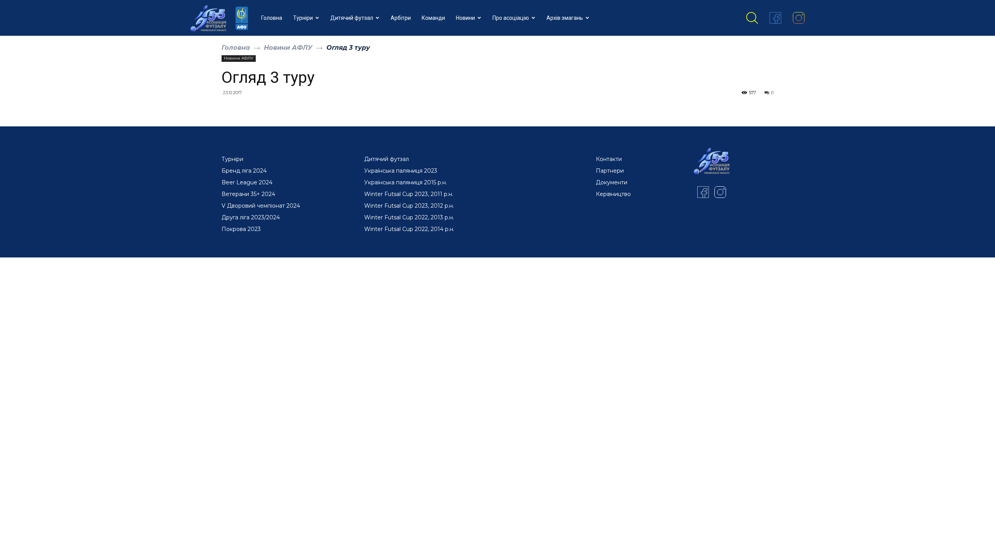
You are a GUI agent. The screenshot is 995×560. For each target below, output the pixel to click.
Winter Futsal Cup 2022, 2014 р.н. (409, 229)
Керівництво (613, 194)
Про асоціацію (510, 18)
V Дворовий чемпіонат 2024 (261, 205)
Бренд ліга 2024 (244, 170)
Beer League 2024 (247, 182)
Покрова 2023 (241, 229)
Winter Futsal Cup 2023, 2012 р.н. (409, 205)
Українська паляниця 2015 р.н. (405, 182)
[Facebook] (775, 18)
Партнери (610, 170)
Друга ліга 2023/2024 (251, 217)
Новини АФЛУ (288, 47)
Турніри (303, 18)
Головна (271, 18)
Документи (611, 182)
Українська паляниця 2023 (400, 170)
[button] (752, 18)
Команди (433, 18)
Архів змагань (564, 18)
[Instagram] (799, 18)
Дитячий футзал (351, 18)
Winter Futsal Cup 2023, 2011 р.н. (408, 194)
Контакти (609, 159)
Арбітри (401, 18)
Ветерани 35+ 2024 (248, 194)
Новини (465, 18)
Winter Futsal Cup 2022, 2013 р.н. (409, 217)
